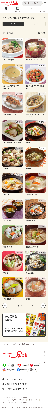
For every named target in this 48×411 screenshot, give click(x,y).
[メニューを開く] (45, 3)
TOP (3, 344)
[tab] (34, 24)
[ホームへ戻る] (9, 3)
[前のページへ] (4, 305)
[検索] (25, 3)
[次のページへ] (43, 305)
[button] (32, 3)
